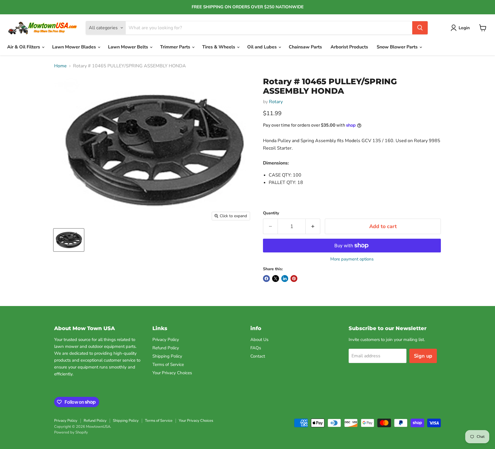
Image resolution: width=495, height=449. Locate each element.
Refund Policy (165, 348)
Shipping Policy (167, 356)
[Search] (420, 27)
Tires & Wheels (219, 47)
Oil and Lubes (262, 47)
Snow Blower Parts (398, 47)
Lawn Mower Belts (128, 47)
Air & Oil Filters (24, 47)
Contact (257, 356)
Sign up (423, 355)
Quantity (271, 213)
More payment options (352, 259)
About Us (259, 339)
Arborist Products (349, 47)
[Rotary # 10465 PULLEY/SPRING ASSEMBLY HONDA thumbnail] (69, 240)
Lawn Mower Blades (74, 47)
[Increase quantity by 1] (313, 226)
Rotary (276, 102)
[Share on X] (275, 278)
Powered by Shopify (71, 432)
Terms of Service (168, 364)
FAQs (255, 348)
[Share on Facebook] (266, 278)
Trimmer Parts (175, 47)
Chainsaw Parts (305, 47)
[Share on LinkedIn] (284, 278)
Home (60, 65)
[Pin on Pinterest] (293, 278)
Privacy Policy (165, 339)
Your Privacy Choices (172, 373)
